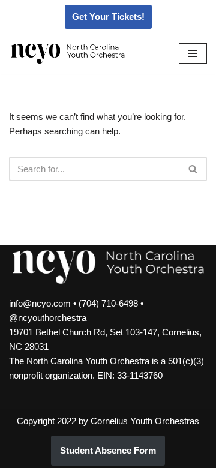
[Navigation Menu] (193, 53)
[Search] (193, 169)
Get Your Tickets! (108, 16)
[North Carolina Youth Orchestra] (68, 53)
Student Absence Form (108, 450)
